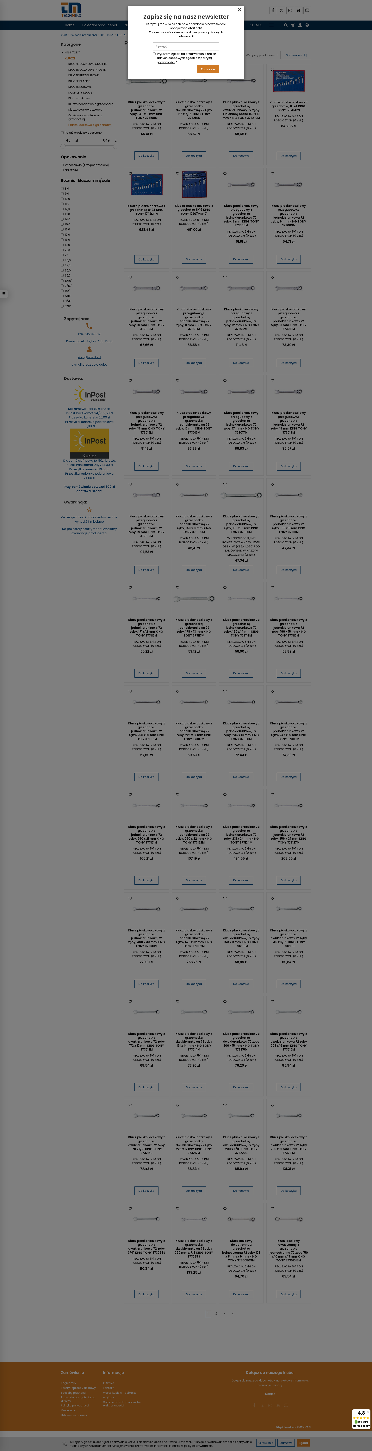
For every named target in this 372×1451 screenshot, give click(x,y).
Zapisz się (208, 69)
